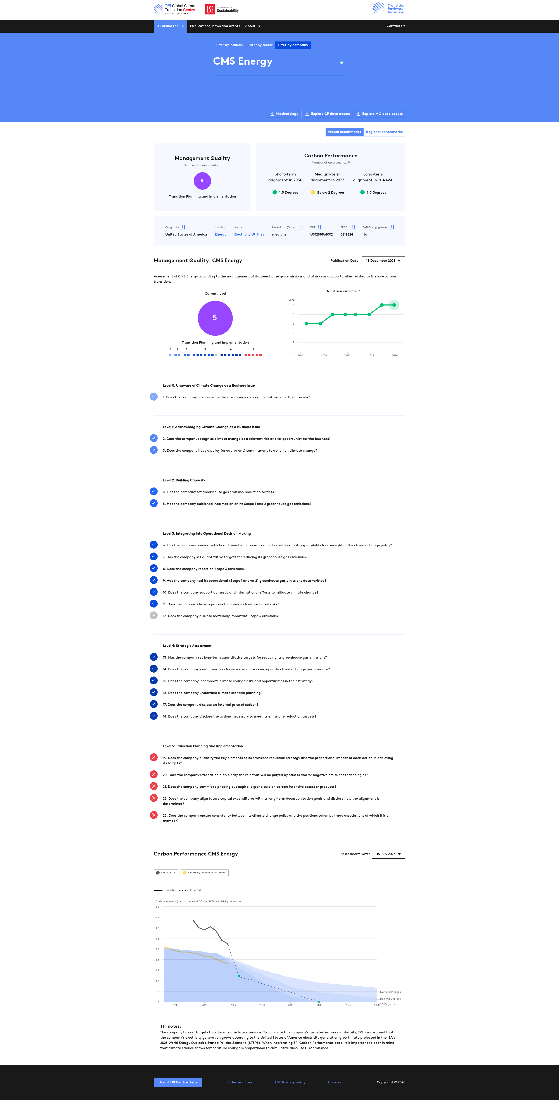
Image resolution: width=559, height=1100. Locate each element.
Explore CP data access (330, 114)
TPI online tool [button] (167, 26)
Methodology (287, 114)
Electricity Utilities (249, 234)
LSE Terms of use (238, 1082)
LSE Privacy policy (290, 1082)
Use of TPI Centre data (178, 1082)
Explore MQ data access (382, 114)
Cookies (334, 1082)
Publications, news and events (215, 26)
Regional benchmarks (384, 132)
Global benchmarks (344, 132)
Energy (220, 234)
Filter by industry (229, 45)
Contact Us (396, 26)
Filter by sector (260, 45)
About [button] (250, 26)
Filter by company (293, 45)
